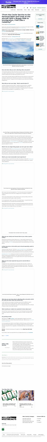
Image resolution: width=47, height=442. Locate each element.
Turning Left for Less (12, 38)
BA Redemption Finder (6, 253)
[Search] (45, 10)
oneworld (21, 142)
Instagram (39, 422)
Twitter (39, 420)
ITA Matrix (25, 249)
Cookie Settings (40, 434)
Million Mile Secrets (11, 24)
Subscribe (34, 7)
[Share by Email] (7, 335)
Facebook (39, 418)
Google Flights (20, 249)
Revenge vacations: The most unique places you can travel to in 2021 (26, 404)
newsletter (30, 332)
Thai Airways (30, 158)
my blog (12, 318)
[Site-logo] (8, 6)
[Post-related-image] (9, 395)
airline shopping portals (16, 148)
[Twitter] (27, 7)
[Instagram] (30, 7)
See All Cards (40, 18)
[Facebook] (24, 7)
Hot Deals (4, 31)
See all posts (40, 49)
